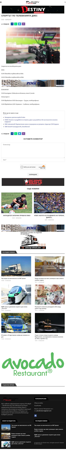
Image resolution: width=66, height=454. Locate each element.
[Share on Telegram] (19, 24)
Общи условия (38, 403)
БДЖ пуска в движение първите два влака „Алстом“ (14, 307)
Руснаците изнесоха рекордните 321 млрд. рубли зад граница (48, 307)
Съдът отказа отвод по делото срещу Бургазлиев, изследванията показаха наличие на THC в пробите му (49, 336)
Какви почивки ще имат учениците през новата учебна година (49, 279)
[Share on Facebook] (12, 24)
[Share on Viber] (23, 24)
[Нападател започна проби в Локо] (16, 203)
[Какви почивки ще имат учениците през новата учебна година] (50, 266)
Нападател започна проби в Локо (15, 117)
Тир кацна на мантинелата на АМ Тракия (13, 278)
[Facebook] (35, 415)
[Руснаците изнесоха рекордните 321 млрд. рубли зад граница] (50, 295)
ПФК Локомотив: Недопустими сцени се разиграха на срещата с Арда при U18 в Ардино (32, 124)
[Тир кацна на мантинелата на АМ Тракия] (16, 266)
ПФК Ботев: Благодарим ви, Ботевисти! (17, 126)
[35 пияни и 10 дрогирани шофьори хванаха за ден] (16, 323)
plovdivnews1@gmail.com (43, 411)
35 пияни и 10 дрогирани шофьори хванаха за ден (15, 336)
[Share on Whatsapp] (15, 24)
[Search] (65, 2)
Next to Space (39, 443)
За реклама (37, 405)
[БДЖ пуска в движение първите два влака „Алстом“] (16, 295)
